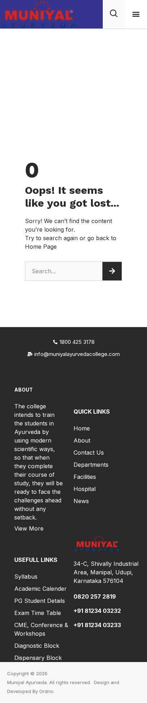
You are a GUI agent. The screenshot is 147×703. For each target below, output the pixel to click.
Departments (91, 464)
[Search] (112, 271)
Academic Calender (40, 588)
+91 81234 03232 (97, 610)
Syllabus (25, 576)
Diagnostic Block (36, 645)
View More (29, 528)
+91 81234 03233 (97, 625)
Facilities (85, 476)
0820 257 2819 (95, 596)
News (81, 501)
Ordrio (46, 691)
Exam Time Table (37, 612)
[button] (136, 14)
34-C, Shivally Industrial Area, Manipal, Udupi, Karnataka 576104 (106, 572)
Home (82, 428)
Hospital (85, 488)
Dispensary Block (38, 657)
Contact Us (89, 452)
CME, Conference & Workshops (41, 629)
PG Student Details (39, 600)
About (82, 440)
